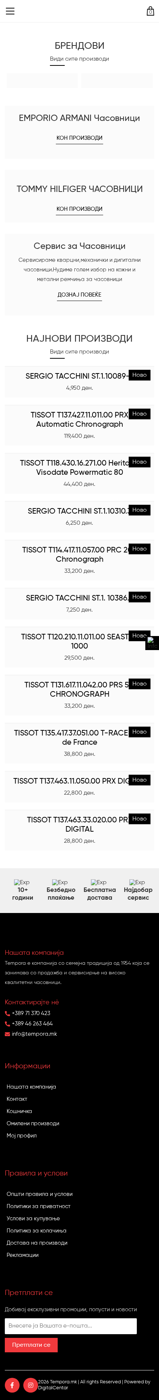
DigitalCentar (53, 1388)
